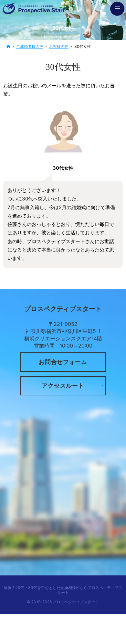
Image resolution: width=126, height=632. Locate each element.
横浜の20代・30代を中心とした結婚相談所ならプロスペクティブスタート (63, 590)
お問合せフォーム (63, 362)
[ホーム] (8, 46)
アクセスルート (63, 385)
